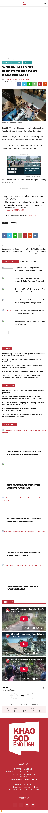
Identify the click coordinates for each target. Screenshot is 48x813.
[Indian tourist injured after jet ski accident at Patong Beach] (24, 479)
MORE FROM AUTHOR (28, 262)
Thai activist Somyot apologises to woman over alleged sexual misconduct (22, 415)
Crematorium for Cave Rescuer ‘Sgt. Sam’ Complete (12, 250)
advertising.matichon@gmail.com (26, 787)
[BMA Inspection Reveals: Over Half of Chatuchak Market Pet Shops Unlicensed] (7, 281)
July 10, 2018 (32, 215)
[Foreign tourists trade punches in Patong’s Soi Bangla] (24, 580)
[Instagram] (21, 805)
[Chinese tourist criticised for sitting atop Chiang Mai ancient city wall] (24, 445)
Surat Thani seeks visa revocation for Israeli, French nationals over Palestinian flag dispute (22, 398)
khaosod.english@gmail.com (26, 779)
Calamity (11, 59)
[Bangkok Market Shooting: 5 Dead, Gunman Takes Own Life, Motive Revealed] (7, 270)
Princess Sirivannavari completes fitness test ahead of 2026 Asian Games (22, 367)
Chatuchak (12, 222)
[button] (45, 3)
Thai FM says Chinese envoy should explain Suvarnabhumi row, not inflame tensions (21, 376)
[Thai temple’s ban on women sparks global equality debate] (24, 546)
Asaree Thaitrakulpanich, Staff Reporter (19, 79)
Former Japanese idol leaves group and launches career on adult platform (23, 355)
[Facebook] (15, 805)
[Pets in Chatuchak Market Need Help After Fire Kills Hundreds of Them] (7, 313)
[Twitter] (27, 805)
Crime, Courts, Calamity (12, 63)
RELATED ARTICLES (11, 262)
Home (4, 59)
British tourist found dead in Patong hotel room (22, 371)
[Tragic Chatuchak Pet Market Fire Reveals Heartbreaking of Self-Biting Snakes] (7, 302)
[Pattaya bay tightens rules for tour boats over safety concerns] (24, 512)
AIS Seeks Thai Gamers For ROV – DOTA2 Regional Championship (36, 251)
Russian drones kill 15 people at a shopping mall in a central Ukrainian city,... (23, 404)
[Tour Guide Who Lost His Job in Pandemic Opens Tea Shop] (7, 324)
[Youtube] (33, 805)
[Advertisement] (24, 31)
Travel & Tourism (9, 425)
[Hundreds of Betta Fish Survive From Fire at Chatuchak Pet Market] (7, 292)
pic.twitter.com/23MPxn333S (14, 210)
